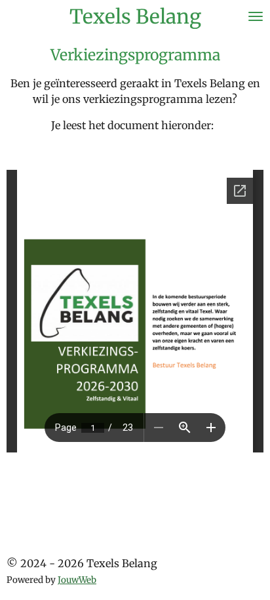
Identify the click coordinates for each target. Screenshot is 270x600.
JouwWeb (77, 580)
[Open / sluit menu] (255, 16)
